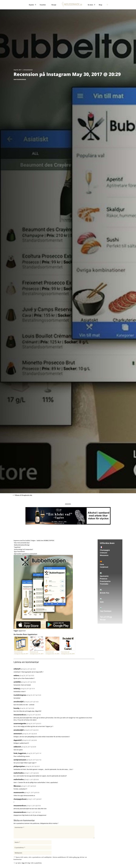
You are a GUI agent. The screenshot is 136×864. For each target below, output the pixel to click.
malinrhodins (19, 773)
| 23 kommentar (27, 70)
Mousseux (104, 555)
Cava (102, 564)
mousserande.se (20, 715)
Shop (100, 5)
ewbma (16, 675)
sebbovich (17, 747)
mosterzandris (19, 792)
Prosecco (103, 579)
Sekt (102, 602)
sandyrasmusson (20, 760)
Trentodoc (104, 584)
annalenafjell (18, 702)
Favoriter (43, 5)
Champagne (105, 550)
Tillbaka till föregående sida (23, 495)
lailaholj (17, 689)
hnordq (16, 708)
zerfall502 (17, 682)
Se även (90, 5)
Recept (54, 5)
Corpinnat (104, 567)
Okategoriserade (20, 79)
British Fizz (104, 593)
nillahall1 (17, 669)
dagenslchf (18, 740)
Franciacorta (105, 581)
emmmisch (18, 734)
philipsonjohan (19, 766)
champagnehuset (20, 799)
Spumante (104, 576)
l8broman (17, 786)
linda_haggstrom (20, 753)
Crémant (103, 553)
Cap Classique (105, 611)
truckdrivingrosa (20, 695)
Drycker (31, 5)
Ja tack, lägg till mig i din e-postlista (28, 863)
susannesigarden (20, 723)
